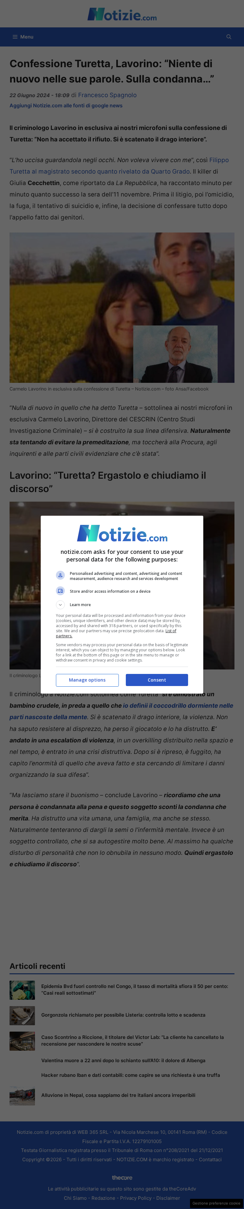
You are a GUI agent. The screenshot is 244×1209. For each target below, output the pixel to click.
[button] (122, 604)
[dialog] (122, 605)
